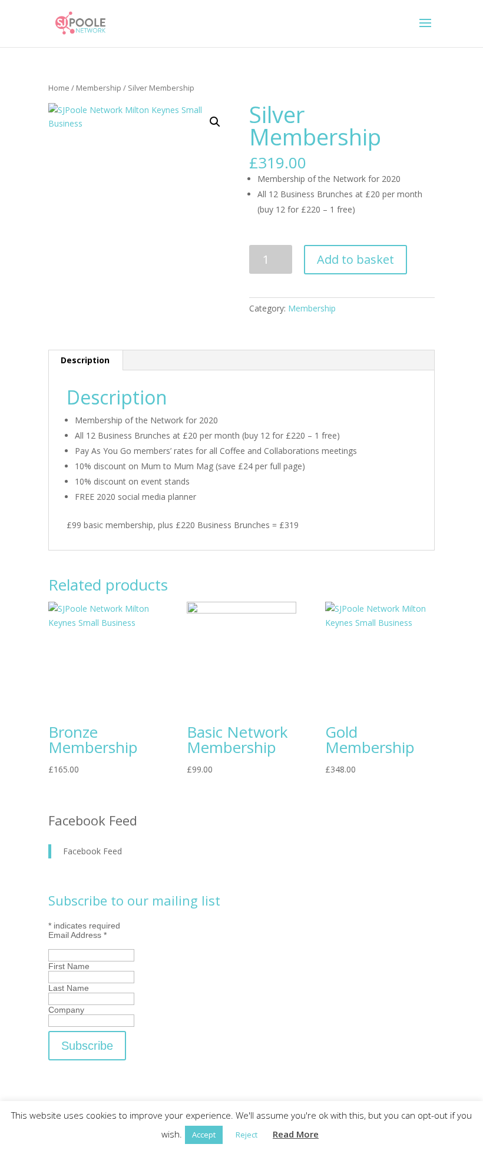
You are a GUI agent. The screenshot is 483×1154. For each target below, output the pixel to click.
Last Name (68, 988)
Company (66, 1009)
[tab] (85, 360)
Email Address (77, 935)
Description (85, 360)
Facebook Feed (92, 820)
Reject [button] (246, 1134)
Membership (98, 87)
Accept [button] (204, 1134)
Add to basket (355, 259)
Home (59, 87)
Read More (296, 1134)
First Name (69, 966)
